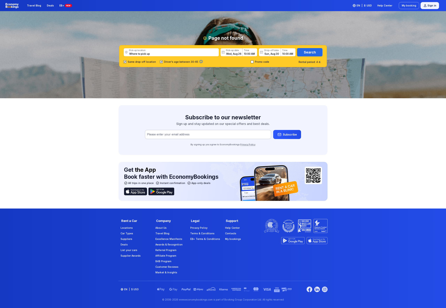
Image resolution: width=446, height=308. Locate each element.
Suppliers (126, 238)
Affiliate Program (165, 255)
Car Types (127, 233)
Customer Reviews (166, 266)
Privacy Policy (247, 144)
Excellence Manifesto (168, 238)
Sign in (432, 5)
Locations (127, 227)
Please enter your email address (168, 134)
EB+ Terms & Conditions (205, 238)
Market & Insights (166, 272)
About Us (161, 227)
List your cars (129, 250)
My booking (409, 5)
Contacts (230, 233)
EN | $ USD (364, 5)
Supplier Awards (131, 255)
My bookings (233, 238)
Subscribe (290, 134)
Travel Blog (34, 5)
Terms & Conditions (202, 233)
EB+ (64, 5)
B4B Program (163, 261)
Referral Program (165, 250)
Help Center (385, 5)
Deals (50, 5)
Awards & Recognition (169, 244)
